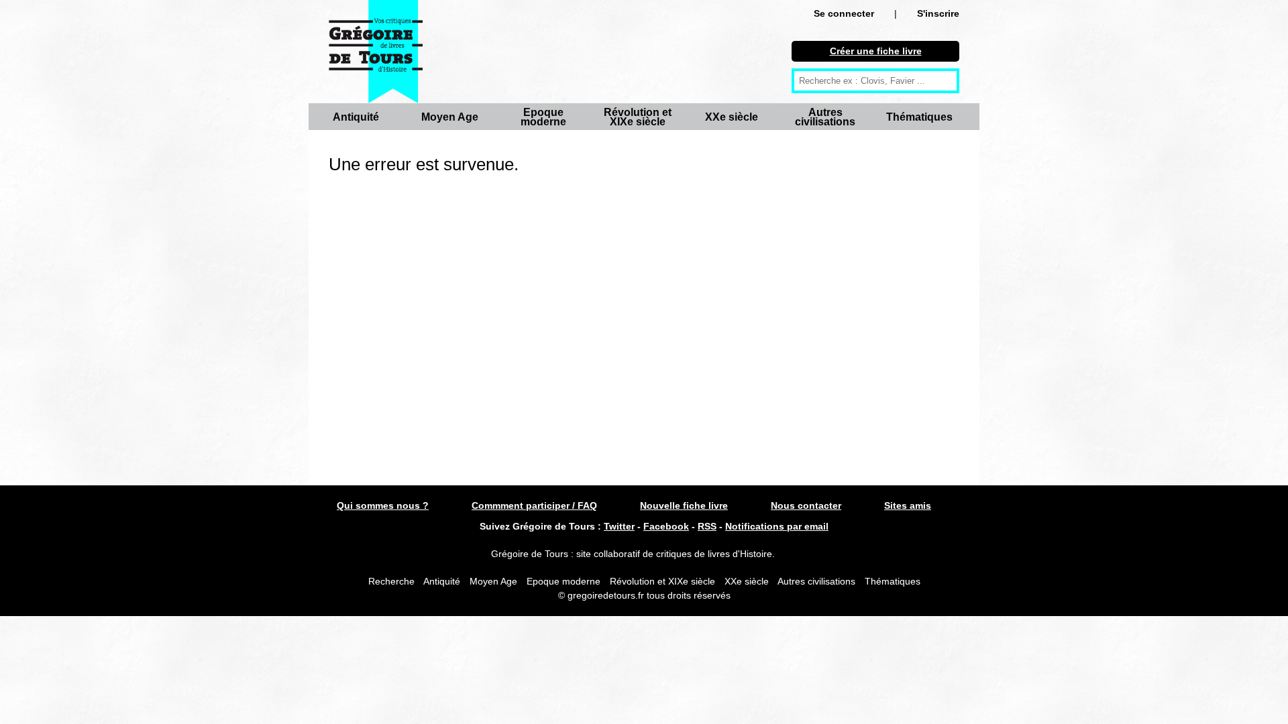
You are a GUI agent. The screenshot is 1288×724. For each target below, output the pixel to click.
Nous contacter (806, 505)
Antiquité (356, 117)
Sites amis (907, 505)
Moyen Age (449, 117)
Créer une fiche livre (876, 51)
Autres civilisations (825, 117)
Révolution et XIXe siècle (638, 117)
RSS (707, 526)
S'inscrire (938, 13)
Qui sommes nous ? (383, 505)
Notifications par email (776, 526)
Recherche (391, 581)
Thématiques (919, 117)
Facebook (666, 526)
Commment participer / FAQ (534, 505)
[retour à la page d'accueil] (376, 51)
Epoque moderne (543, 117)
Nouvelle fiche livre (684, 505)
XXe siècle (731, 117)
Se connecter (844, 13)
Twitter (619, 526)
